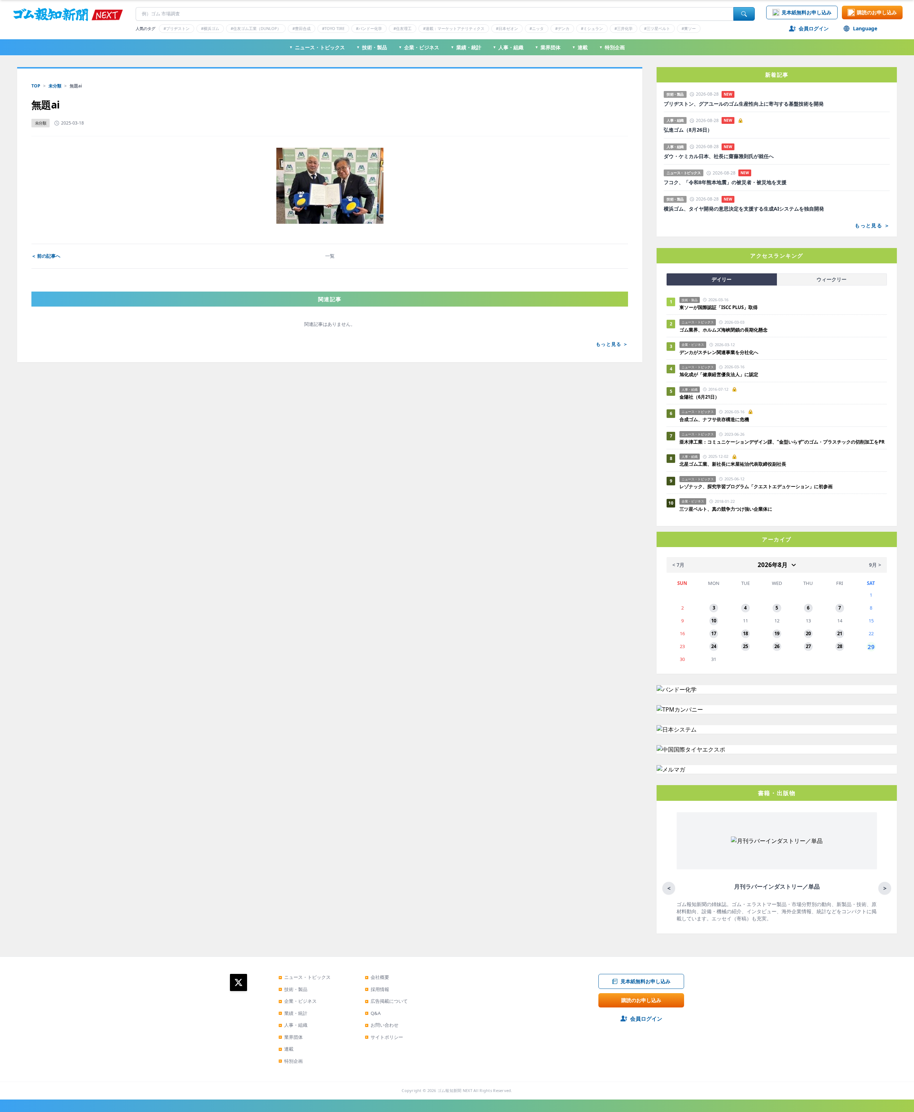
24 (713, 646)
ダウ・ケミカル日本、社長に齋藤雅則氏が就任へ (719, 156)
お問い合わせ (381, 1025)
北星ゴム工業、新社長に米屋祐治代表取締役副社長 (732, 464)
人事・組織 (508, 47)
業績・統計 (466, 47)
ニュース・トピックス (317, 47)
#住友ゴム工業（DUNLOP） (256, 28)
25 (745, 646)
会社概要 (377, 977)
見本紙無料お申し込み (807, 12)
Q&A (373, 1013)
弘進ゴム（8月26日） (688, 130)
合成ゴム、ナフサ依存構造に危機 (714, 419)
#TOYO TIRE (333, 28)
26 (776, 646)
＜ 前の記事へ (45, 256)
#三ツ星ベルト (657, 28)
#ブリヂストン (177, 28)
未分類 (55, 86)
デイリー (722, 279)
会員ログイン (814, 28)
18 (745, 633)
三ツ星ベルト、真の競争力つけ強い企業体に (725, 509)
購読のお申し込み (877, 12)
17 (713, 633)
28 (839, 646)
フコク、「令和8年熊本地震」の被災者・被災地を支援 (725, 182)
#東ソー (689, 28)
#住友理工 (402, 28)
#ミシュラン (592, 28)
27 (808, 646)
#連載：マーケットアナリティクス (453, 28)
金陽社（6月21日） (699, 397)
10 (713, 620)
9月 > (875, 564)
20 (808, 633)
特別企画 (612, 47)
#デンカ (562, 28)
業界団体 (548, 47)
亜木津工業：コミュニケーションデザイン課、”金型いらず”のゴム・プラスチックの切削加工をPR (782, 442)
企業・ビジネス (418, 47)
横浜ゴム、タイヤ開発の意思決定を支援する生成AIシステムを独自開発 (744, 209)
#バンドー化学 (369, 28)
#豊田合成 (301, 28)
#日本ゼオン (507, 28)
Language (865, 28)
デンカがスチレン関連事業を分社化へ (718, 352)
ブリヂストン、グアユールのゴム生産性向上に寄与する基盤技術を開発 (744, 104)
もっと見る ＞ (612, 344)
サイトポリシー (384, 1037)
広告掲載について (386, 1001)
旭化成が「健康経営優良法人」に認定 (718, 374)
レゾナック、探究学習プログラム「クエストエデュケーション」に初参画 (756, 486)
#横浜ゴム (210, 28)
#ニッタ (536, 28)
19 (776, 633)
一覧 (330, 256)
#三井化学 (623, 28)
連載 (580, 47)
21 (839, 633)
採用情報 (377, 989)
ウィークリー (832, 279)
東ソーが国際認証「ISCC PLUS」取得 (718, 307)
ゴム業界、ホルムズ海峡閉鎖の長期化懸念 (725, 330)
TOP (35, 86)
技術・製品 (371, 47)
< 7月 (678, 564)
